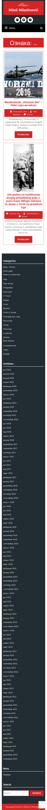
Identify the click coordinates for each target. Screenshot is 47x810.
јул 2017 (7, 461)
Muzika (6, 308)
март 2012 (8, 693)
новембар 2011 (10, 709)
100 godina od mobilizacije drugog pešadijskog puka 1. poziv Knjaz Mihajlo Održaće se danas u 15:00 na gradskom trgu (23, 201)
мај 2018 (7, 432)
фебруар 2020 (9, 386)
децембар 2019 (10, 390)
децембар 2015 (10, 535)
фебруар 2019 (9, 403)
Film (5, 279)
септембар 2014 (10, 589)
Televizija (7, 329)
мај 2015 (7, 556)
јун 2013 (7, 635)
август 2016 (8, 502)
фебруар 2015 (9, 568)
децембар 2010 (10, 755)
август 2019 (8, 395)
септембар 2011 (10, 717)
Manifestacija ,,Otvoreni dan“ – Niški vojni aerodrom (24, 104)
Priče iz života (9, 312)
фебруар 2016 (9, 527)
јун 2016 (7, 510)
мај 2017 (7, 469)
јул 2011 (7, 726)
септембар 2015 (10, 544)
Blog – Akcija (9, 267)
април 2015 (8, 560)
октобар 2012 (9, 668)
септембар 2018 (10, 419)
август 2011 (8, 722)
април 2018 (8, 436)
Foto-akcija (8, 284)
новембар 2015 (10, 539)
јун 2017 (7, 465)
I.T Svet (6, 296)
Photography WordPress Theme (17, 807)
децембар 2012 (10, 659)
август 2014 (8, 593)
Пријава (7, 775)
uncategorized (9, 346)
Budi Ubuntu (8, 341)
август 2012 (8, 676)
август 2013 (8, 630)
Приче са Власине (11, 275)
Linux (5, 304)
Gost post (7, 292)
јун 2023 (7, 370)
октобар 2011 (9, 713)
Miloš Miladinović (23, 10)
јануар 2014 (8, 618)
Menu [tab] (12, 27)
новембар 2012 (10, 664)
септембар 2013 (10, 626)
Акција (6, 354)
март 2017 (8, 473)
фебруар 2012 (9, 697)
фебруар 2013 (9, 651)
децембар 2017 (10, 444)
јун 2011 (7, 730)
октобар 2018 (9, 415)
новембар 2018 (10, 411)
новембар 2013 (10, 622)
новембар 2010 (10, 759)
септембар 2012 (10, 672)
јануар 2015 (8, 573)
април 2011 (8, 738)
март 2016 (8, 523)
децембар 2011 (10, 705)
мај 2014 (7, 602)
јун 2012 (7, 680)
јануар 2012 (8, 701)
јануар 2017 (8, 481)
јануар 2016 (8, 531)
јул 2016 (7, 506)
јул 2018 (7, 424)
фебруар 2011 (9, 746)
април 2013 (8, 643)
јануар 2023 (8, 374)
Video (5, 350)
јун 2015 (7, 552)
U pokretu (7, 333)
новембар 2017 (10, 448)
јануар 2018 (8, 440)
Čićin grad (7, 271)
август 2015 (8, 548)
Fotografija (8, 288)
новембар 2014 (10, 581)
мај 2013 (7, 639)
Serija (5, 325)
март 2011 (8, 742)
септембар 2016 (10, 498)
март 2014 (8, 610)
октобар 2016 (9, 494)
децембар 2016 (10, 486)
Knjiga (6, 300)
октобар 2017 (9, 453)
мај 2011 (7, 734)
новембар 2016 (10, 490)
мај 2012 (7, 684)
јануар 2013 (8, 655)
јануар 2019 (8, 407)
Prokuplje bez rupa (11, 317)
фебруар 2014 (9, 614)
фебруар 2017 (9, 477)
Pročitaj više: (25, 135)
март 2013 (8, 647)
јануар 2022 (8, 378)
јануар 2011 (8, 751)
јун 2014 (7, 597)
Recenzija (7, 321)
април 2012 (8, 688)
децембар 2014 (10, 577)
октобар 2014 (9, 585)
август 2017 (8, 457)
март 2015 (8, 564)
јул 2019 (7, 399)
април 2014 (8, 606)
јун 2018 (7, 428)
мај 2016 (7, 515)
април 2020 (8, 382)
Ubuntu (6, 337)
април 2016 (8, 519)
